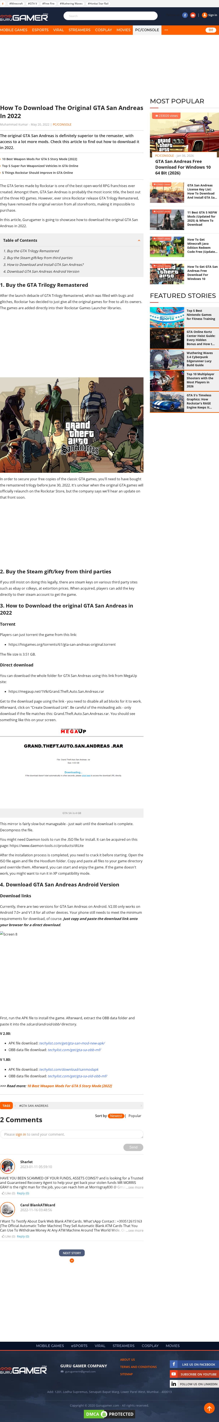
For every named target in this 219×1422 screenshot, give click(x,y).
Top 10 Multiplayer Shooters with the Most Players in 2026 (200, 380)
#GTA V (32, 3)
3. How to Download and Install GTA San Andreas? (43, 264)
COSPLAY (103, 30)
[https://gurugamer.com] (23, 1370)
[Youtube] (193, 15)
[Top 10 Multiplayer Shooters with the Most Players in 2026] (167, 381)
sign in (21, 1134)
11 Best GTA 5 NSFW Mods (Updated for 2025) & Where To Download (202, 218)
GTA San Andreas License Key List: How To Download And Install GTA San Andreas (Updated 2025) (201, 191)
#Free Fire (48, 3)
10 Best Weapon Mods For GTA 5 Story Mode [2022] (39, 159)
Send (133, 1147)
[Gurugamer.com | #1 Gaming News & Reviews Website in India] (24, 17)
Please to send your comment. (34, 1134)
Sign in (212, 15)
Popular (135, 1116)
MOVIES (123, 30)
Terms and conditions (138, 1367)
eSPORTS (40, 30)
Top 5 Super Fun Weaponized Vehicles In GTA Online (40, 166)
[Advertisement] (72, 69)
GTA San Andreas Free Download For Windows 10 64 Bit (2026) (183, 167)
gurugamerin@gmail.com (80, 1371)
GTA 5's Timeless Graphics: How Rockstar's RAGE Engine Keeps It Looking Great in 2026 (199, 401)
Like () (10, 1193)
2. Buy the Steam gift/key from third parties (38, 257)
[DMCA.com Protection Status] (109, 1418)
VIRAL (58, 30)
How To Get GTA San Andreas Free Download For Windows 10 (202, 273)
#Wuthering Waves (71, 3)
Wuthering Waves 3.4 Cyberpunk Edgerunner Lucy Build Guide (200, 359)
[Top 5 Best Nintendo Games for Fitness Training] (167, 317)
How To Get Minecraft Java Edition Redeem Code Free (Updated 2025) (202, 245)
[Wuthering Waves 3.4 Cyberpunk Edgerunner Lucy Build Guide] (167, 359)
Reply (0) (23, 1193)
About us (127, 1360)
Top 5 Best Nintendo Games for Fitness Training (201, 315)
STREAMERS (79, 30)
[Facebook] (185, 15)
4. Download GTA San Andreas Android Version (41, 271)
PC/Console (147, 30)
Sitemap (126, 1374)
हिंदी (211, 30)
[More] (166, 30)
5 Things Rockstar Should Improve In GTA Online (37, 173)
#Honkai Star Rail (98, 3)
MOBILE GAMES (50, 1346)
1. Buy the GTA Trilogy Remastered (31, 251)
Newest (116, 1116)
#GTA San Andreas (33, 1106)
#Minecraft (16, 3)
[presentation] (15, 1105)
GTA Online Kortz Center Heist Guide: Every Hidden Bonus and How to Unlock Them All (201, 338)
